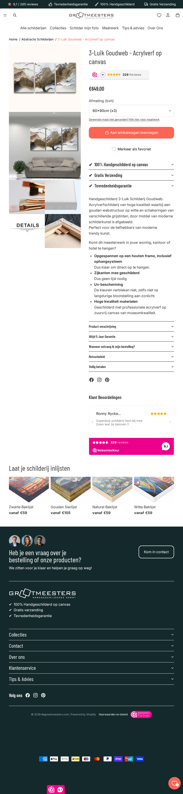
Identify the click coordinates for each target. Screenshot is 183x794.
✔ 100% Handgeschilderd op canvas (118, 164)
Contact (16, 645)
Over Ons (155, 28)
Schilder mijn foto (84, 28)
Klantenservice (22, 667)
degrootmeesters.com (55, 714)
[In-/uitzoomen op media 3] (45, 214)
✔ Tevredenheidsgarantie (110, 185)
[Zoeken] (15, 15)
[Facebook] (91, 379)
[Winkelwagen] (178, 15)
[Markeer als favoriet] (43, 482)
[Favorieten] (159, 15)
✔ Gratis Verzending (105, 175)
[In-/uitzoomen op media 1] (45, 78)
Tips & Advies (21, 679)
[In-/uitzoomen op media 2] (45, 146)
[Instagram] (99, 379)
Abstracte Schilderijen (37, 39)
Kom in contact (156, 552)
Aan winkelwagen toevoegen (134, 132)
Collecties (58, 28)
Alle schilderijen (33, 28)
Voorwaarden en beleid (113, 714)
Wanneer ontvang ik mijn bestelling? (112, 346)
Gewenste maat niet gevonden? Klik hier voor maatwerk (124, 119)
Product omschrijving (102, 326)
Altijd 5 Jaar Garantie (102, 336)
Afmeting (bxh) (101, 101)
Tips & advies (133, 28)
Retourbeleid (97, 356)
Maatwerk (110, 28)
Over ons (17, 656)
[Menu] (5, 15)
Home (13, 39)
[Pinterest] (107, 379)
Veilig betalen (97, 366)
